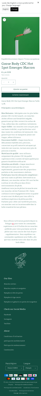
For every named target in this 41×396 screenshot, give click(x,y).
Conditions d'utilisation (13, 336)
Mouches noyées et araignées (15, 288)
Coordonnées (9, 350)
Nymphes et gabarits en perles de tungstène (20, 302)
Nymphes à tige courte (12, 297)
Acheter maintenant (20, 95)
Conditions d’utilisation (31, 388)
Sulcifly (11, 382)
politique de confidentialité (14, 341)
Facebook (7, 315)
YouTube (7, 324)
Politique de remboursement (14, 345)
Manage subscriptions (20, 393)
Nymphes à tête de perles (13, 293)
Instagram (8, 319)
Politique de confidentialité (12, 388)
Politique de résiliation (26, 391)
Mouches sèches (10, 284)
